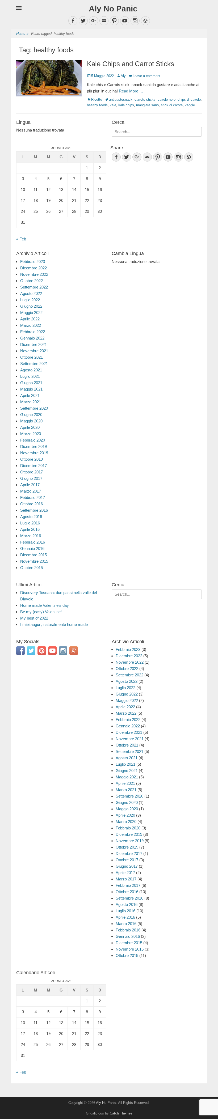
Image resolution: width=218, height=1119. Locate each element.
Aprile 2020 (30, 427)
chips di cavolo (189, 99)
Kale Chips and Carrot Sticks (130, 64)
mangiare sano (147, 105)
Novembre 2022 (34, 274)
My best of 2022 (34, 618)
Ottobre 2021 (31, 357)
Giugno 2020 (31, 414)
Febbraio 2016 (32, 542)
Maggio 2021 (31, 389)
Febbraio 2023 (32, 261)
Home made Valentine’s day (44, 605)
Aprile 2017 (30, 484)
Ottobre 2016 (31, 504)
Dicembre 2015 (33, 555)
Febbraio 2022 (32, 331)
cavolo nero (166, 99)
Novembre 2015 (34, 561)
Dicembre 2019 (33, 446)
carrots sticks (145, 99)
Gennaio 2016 (32, 548)
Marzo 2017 (30, 491)
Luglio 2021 (30, 376)
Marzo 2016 (30, 535)
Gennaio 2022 (32, 338)
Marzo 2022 (30, 325)
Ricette (96, 99)
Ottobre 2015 (31, 567)
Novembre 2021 (34, 351)
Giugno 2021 (31, 382)
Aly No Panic (113, 8)
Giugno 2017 (31, 478)
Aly (123, 76)
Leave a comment (146, 76)
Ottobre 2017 (31, 472)
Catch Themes (121, 1113)
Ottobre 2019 (31, 459)
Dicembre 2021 (33, 344)
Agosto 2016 (31, 516)
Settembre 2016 (34, 510)
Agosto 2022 (31, 293)
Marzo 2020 (30, 433)
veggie (190, 105)
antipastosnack (120, 99)
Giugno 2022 (31, 306)
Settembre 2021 (34, 363)
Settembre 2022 (34, 287)
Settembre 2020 (34, 408)
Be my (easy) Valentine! (41, 611)
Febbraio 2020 (32, 440)
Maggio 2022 (31, 312)
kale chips (126, 105)
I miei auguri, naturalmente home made (54, 624)
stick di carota (172, 105)
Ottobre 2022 (31, 280)
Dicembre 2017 (33, 465)
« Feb (21, 239)
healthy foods (97, 105)
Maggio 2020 (31, 421)
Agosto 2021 (31, 370)
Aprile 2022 (30, 319)
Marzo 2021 (30, 402)
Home (22, 34)
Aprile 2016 (30, 529)
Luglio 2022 (30, 300)
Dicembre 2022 (33, 268)
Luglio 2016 (30, 523)
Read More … (131, 91)
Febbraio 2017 (32, 497)
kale (113, 105)
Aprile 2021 (30, 395)
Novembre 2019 (34, 453)
